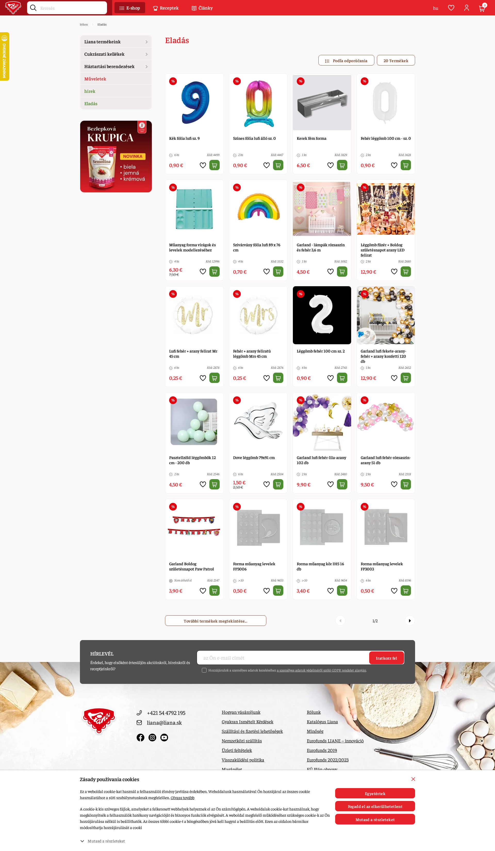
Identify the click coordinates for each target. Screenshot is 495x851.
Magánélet (232, 769)
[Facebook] (141, 736)
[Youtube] (164, 736)
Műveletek (95, 78)
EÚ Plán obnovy (322, 769)
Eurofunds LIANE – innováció (335, 740)
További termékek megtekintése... (215, 620)
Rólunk (314, 712)
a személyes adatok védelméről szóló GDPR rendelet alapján (321, 670)
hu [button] (435, 8)
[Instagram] (153, 736)
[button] (129, 7)
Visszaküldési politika (243, 760)
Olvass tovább (182, 797)
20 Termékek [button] (396, 60)
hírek (89, 91)
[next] (410, 620)
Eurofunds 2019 (322, 750)
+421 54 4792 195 (166, 712)
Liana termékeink (102, 41)
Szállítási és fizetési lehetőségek (252, 731)
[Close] (413, 779)
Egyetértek (375, 793)
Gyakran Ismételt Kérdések (247, 721)
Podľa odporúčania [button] (349, 60)
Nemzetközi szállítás (242, 740)
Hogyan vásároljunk (241, 712)
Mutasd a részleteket (375, 819)
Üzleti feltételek (237, 750)
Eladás (90, 103)
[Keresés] (33, 6)
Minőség (315, 731)
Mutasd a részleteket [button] (106, 840)
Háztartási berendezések (109, 66)
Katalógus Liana (322, 721)
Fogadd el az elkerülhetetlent (375, 806)
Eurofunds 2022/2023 (328, 760)
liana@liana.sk (164, 722)
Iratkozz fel (386, 657)
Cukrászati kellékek (104, 54)
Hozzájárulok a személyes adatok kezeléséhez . (287, 670)
